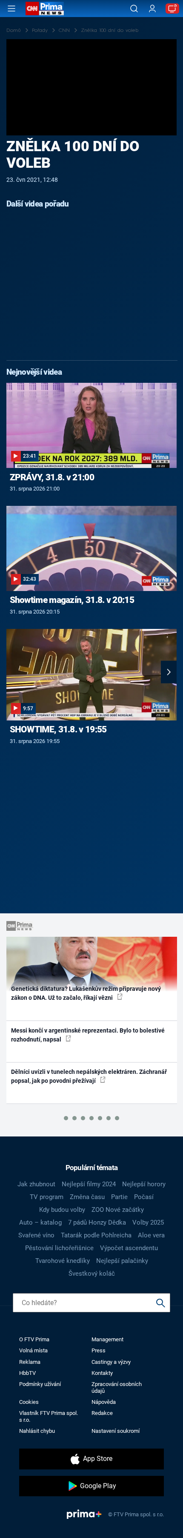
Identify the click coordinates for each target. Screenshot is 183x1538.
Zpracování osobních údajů (117, 1387)
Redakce (102, 1413)
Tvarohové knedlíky (62, 1261)
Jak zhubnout (36, 1184)
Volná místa (33, 1350)
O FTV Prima (34, 1339)
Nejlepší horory (144, 1184)
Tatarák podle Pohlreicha (96, 1235)
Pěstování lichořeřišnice (59, 1248)
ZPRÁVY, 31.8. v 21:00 (52, 477)
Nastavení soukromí (116, 1431)
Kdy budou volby (62, 1210)
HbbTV (27, 1373)
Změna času (87, 1197)
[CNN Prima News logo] (45, 8)
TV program (46, 1197)
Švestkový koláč (92, 1273)
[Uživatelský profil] (152, 8)
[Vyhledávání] (134, 8)
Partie (119, 1197)
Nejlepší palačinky (122, 1261)
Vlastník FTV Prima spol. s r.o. (48, 1416)
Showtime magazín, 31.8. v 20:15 (72, 600)
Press (99, 1350)
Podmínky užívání (40, 1384)
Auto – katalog (40, 1222)
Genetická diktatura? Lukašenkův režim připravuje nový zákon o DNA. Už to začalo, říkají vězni (86, 993)
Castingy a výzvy (111, 1362)
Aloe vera (151, 1235)
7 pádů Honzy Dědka (97, 1222)
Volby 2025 (148, 1222)
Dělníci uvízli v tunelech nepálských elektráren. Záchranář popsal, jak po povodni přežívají (89, 1076)
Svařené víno (36, 1235)
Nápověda (104, 1402)
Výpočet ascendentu (129, 1248)
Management (107, 1339)
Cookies (29, 1402)
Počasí (144, 1197)
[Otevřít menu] (11, 8)
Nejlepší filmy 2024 (89, 1184)
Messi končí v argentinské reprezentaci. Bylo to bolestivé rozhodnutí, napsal (88, 1035)
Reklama (29, 1362)
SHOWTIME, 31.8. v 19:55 (58, 729)
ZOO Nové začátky (118, 1210)
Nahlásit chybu (37, 1431)
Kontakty (102, 1373)
